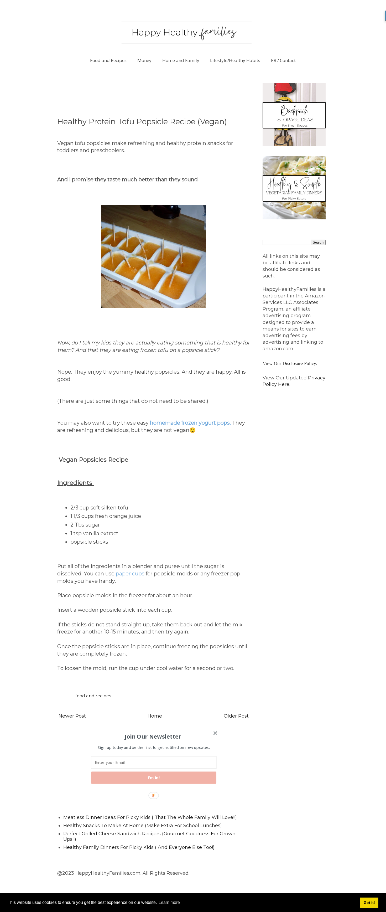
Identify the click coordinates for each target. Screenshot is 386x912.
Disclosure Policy (299, 363)
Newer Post (72, 716)
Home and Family (180, 60)
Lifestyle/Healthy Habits (235, 60)
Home (155, 716)
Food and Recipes (108, 60)
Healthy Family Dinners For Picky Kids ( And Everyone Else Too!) (139, 847)
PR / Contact (283, 60)
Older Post (236, 716)
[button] (153, 736)
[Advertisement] (152, 95)
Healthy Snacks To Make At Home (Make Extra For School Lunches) (142, 825)
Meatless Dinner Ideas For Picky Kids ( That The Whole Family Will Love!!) (150, 817)
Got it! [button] (369, 902)
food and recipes (93, 695)
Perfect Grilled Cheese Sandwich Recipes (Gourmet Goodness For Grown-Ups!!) (150, 836)
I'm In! (154, 777)
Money (144, 60)
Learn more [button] (169, 902)
